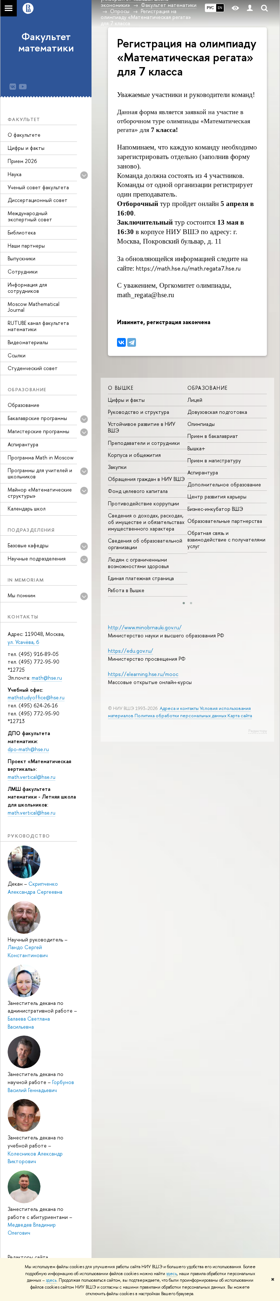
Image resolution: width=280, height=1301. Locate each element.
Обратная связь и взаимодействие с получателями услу (226, 539)
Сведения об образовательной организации (145, 544)
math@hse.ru (47, 677)
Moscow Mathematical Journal (33, 307)
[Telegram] (131, 342)
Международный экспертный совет (30, 216)
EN (220, 7)
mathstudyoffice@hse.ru (36, 697)
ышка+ (196, 448)
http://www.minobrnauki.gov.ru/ (145, 627)
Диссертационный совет (37, 200)
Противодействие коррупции (143, 503)
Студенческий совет (33, 368)
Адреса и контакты (179, 708)
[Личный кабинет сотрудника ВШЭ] (249, 8)
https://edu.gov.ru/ (130, 650)
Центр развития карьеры (216, 496)
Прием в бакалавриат (212, 435)
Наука (15, 174)
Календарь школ (27, 508)
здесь (171, 1274)
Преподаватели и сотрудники (144, 442)
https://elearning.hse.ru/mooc (143, 674)
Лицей (194, 399)
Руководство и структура (138, 411)
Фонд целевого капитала (138, 491)
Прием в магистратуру (214, 460)
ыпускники (21, 258)
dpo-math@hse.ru (28, 749)
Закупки (117, 466)
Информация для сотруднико (27, 287)
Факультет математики (46, 42)
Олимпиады (201, 423)
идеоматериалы (28, 342)
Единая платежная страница (141, 578)
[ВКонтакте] (121, 342)
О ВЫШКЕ (121, 387)
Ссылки (17, 355)
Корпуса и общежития (134, 454)
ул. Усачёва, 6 (23, 641)
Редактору (257, 730)
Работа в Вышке (126, 590)
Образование (23, 404)
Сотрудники (23, 271)
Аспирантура (23, 444)
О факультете (24, 134)
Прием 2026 (22, 161)
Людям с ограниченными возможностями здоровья (138, 563)
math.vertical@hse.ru (31, 776)
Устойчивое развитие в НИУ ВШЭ (141, 427)
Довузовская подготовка (217, 411)
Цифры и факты (26, 147)
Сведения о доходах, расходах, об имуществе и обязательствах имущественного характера (146, 522)
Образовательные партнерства (224, 520)
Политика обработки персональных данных (180, 715)
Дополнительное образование (224, 484)
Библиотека (22, 232)
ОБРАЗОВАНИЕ (207, 387)
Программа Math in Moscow (41, 457)
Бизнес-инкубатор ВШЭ (215, 508)
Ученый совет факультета (38, 187)
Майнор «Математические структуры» (40, 492)
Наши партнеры (26, 245)
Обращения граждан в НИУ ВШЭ (146, 478)
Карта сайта (240, 715)
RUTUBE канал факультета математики (38, 326)
